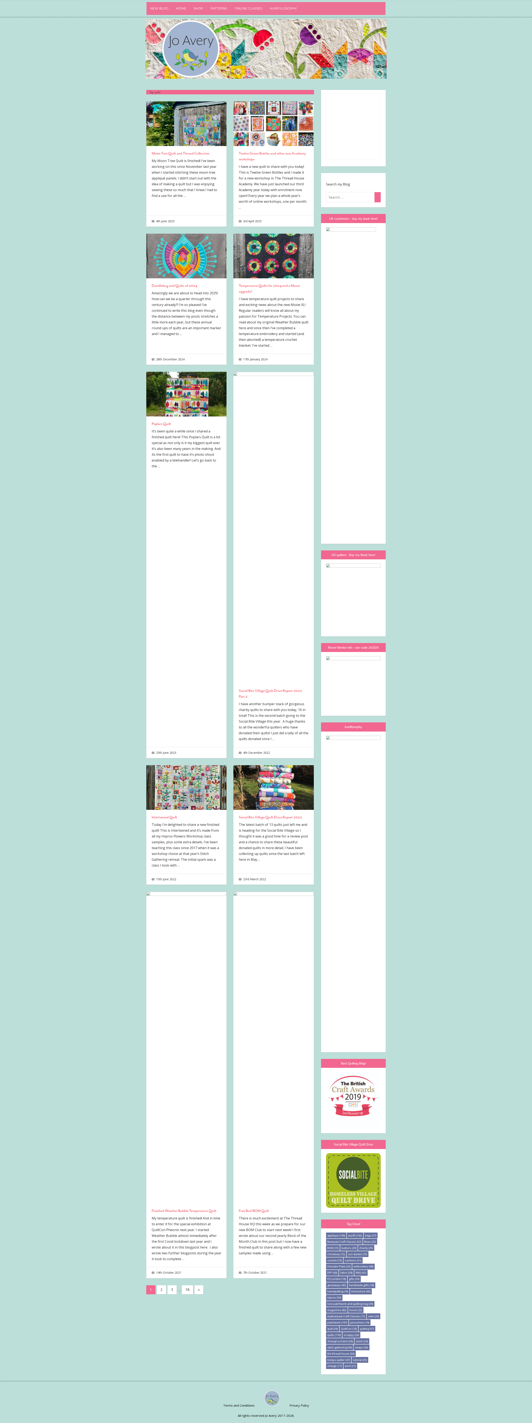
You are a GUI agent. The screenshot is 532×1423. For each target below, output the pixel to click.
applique (336, 1235)
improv (334, 1297)
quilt (332, 1329)
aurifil (355, 1235)
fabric (346, 1272)
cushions (353, 1260)
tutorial (360, 1360)
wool (350, 1366)
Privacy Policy (299, 1405)
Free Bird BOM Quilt (254, 1210)
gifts (354, 1279)
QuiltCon (349, 1329)
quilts (334, 1335)
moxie (355, 1310)
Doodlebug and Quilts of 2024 (174, 285)
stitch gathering (339, 1347)
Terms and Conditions (239, 1405)
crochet (334, 1260)
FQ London (336, 1279)
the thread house (340, 1353)
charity (366, 1248)
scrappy (351, 1335)
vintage (334, 1366)
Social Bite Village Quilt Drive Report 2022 (270, 817)
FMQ (361, 1272)
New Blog (159, 8)
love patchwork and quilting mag (350, 1304)
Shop (198, 8)
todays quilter (338, 1360)
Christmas (336, 1254)
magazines (336, 1310)
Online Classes (248, 8)
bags (370, 1235)
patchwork (337, 1322)
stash (362, 1341)
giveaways (336, 1285)
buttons (348, 1248)
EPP (332, 1272)
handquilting (337, 1291)
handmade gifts (361, 1285)
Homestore (360, 1291)
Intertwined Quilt (164, 817)
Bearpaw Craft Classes (344, 1242)
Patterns (219, 8)
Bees (370, 1242)
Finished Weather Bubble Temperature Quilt (184, 1210)
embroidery (363, 1266)
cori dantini (357, 1254)
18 (187, 1289)
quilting (367, 1329)
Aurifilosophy (283, 8)
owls (373, 1316)
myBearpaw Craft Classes (346, 1316)
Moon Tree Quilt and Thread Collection (180, 153)
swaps (361, 1347)
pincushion (359, 1322)
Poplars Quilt (161, 423)
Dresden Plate (338, 1266)
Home (181, 8)
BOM (332, 1248)
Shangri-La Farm (340, 1341)
